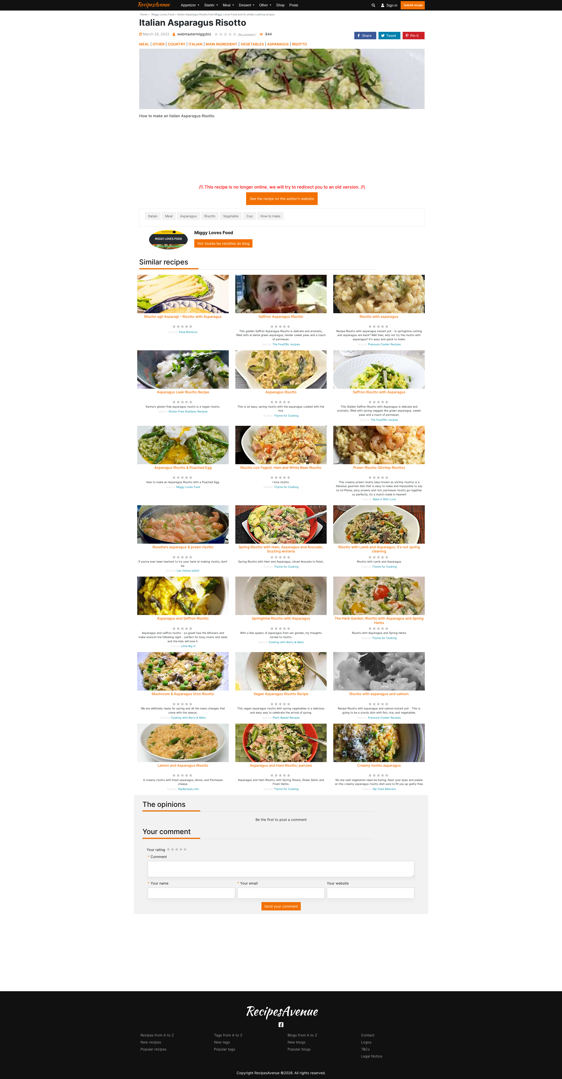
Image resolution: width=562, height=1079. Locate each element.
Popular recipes (153, 1049)
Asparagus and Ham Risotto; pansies (281, 765)
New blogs (296, 1042)
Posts (293, 5)
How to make (270, 216)
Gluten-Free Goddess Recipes (188, 411)
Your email (249, 883)
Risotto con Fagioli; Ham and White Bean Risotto (280, 467)
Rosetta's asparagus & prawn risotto (183, 547)
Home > (145, 14)
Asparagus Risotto (281, 392)
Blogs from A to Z (302, 1035)
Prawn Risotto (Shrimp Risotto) (379, 467)
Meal (169, 216)
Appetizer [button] (189, 5)
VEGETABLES (252, 44)
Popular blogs (299, 1049)
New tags (222, 1042)
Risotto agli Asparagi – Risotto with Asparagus (183, 316)
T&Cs (365, 1049)
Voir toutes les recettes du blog (223, 243)
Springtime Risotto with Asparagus (281, 618)
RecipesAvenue (153, 4)
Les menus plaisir (188, 570)
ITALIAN (195, 44)
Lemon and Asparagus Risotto (183, 765)
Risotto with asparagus (379, 316)
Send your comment (281, 906)
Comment (159, 856)
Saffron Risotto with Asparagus (379, 392)
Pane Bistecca (188, 332)
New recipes (150, 1042)
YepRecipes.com (188, 789)
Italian (152, 216)
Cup (249, 216)
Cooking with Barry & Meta (286, 642)
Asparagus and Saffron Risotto (183, 618)
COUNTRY (176, 44)
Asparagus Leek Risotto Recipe (183, 392)
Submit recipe (413, 5)
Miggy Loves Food (188, 487)
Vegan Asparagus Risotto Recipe (281, 694)
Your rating (156, 849)
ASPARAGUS (278, 44)
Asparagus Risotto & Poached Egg (183, 467)
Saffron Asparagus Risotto (281, 316)
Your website (338, 883)
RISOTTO (299, 44)
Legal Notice (371, 1056)
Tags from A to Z (228, 1035)
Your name (159, 883)
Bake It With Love (384, 499)
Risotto (209, 216)
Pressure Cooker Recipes (384, 344)
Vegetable (231, 216)
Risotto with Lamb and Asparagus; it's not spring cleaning (379, 549)
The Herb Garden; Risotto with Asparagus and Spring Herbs (379, 620)
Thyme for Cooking (286, 415)
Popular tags (224, 1049)
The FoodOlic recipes (286, 344)
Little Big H (188, 646)
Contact (368, 1035)
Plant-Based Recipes (286, 717)
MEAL (144, 44)
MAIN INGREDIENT (221, 44)
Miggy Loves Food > (164, 14)
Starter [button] (209, 5)
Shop (280, 5)
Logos (366, 1042)
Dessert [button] (245, 5)
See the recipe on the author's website (282, 198)
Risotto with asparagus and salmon (379, 694)
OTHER (158, 44)
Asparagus (188, 216)
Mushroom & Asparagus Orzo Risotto (183, 694)
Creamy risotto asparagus (379, 765)
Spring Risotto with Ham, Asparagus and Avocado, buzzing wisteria (281, 549)
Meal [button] (227, 5)
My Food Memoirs (384, 789)
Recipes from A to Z (157, 1035)
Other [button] (264, 5)
